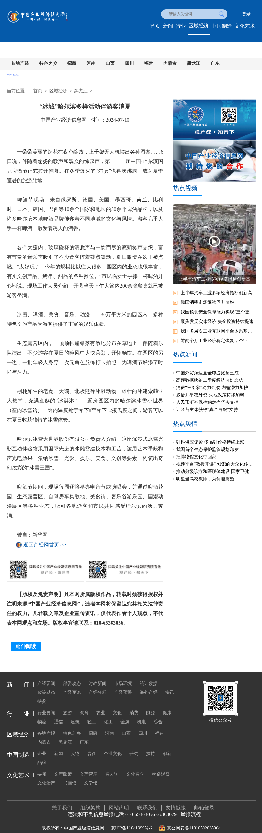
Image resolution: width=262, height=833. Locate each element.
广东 (215, 63)
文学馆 (90, 783)
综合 (158, 721)
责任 (91, 753)
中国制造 (222, 26)
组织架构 (90, 807)
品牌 (41, 762)
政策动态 (46, 692)
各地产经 (20, 63)
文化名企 (135, 774)
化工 (108, 721)
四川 (129, 63)
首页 (155, 26)
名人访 (112, 774)
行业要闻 (46, 712)
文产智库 (88, 774)
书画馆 (69, 783)
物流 (41, 721)
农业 (100, 712)
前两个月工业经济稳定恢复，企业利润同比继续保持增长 (218, 340)
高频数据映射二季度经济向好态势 (209, 380)
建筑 (75, 721)
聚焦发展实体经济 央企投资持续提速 (217, 321)
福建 (148, 63)
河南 (91, 63)
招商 (71, 63)
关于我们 (62, 807)
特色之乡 (48, 63)
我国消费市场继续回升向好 (207, 302)
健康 (167, 712)
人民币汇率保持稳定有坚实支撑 (207, 402)
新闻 (168, 26)
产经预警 (123, 692)
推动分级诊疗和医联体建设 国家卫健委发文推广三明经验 (215, 471)
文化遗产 (46, 783)
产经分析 (97, 692)
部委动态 (72, 683)
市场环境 (123, 683)
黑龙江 (193, 63)
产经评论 (72, 692)
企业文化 (113, 753)
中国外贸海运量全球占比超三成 (207, 373)
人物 (75, 753)
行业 (181, 26)
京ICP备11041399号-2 (132, 828)
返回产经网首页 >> (44, 544)
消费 (133, 712)
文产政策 (63, 774)
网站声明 (119, 807)
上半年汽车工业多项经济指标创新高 (216, 292)
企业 (41, 753)
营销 (133, 753)
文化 (117, 712)
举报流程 (191, 814)
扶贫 (41, 701)
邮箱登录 (204, 807)
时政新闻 (97, 683)
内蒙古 (170, 63)
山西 (110, 63)
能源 (150, 712)
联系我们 (147, 807)
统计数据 (149, 683)
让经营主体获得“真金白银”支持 (207, 409)
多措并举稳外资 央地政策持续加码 (210, 395)
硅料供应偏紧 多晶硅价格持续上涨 (210, 442)
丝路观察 (161, 774)
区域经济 (199, 25)
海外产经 (149, 692)
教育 (84, 712)
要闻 (41, 774)
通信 (58, 721)
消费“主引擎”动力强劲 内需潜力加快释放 (215, 387)
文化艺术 (245, 26)
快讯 (169, 692)
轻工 (91, 721)
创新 (167, 753)
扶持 (150, 753)
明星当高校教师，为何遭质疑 (205, 479)
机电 (141, 721)
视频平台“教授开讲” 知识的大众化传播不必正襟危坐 (215, 464)
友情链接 (176, 807)
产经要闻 (46, 683)
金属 (124, 721)
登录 (246, 14)
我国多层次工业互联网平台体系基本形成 (218, 331)
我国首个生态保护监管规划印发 (207, 449)
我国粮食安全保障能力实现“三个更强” (218, 312)
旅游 (67, 712)
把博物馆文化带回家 (196, 456)
